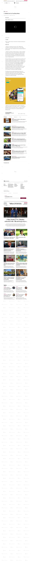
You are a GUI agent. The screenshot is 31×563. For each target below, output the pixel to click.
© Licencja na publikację (8, 112)
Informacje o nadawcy (10, 186)
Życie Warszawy (22, 188)
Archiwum (15, 186)
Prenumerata (16, 185)
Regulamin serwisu (10, 185)
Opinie (5, 285)
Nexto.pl (21, 185)
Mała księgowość (23, 186)
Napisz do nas (5, 185)
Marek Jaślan (7, 17)
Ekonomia (6, 11)
